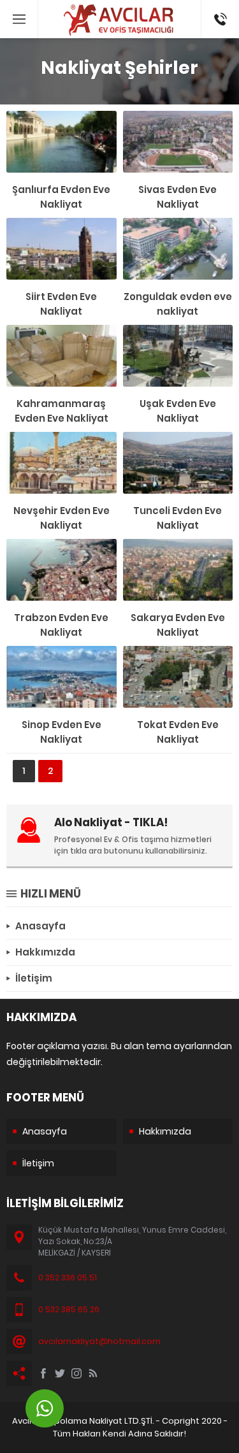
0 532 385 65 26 (68, 1309)
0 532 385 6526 (213, 19)
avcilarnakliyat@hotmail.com (99, 1341)
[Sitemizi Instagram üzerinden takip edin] (76, 1373)
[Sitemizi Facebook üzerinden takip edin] (43, 1373)
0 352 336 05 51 (67, 1277)
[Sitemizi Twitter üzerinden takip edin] (60, 1373)
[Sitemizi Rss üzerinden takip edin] (93, 1373)
